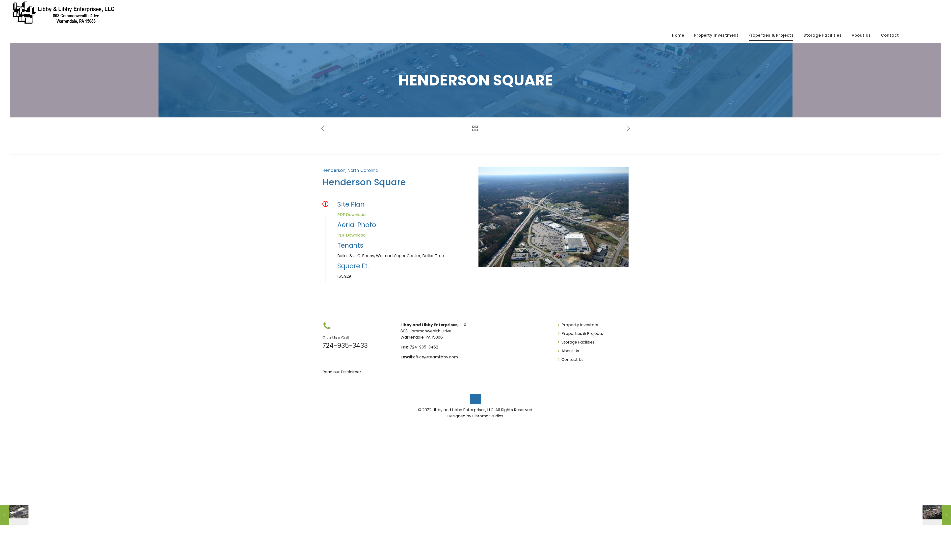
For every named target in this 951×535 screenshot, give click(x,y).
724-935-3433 (345, 345)
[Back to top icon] (475, 399)
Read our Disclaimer (341, 372)
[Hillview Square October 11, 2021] (14, 515)
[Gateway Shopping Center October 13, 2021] (937, 515)
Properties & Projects (582, 333)
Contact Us (572, 359)
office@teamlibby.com (435, 357)
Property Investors (579, 325)
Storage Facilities (578, 342)
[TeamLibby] (64, 14)
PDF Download (351, 214)
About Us (570, 351)
